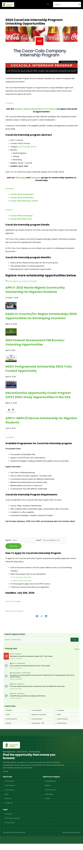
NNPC (59, 714)
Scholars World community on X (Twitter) (35, 109)
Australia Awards (62, 719)
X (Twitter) (9, 103)
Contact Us (9, 803)
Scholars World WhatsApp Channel (24, 201)
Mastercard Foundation (39, 714)
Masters (48, 785)
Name (8, 540)
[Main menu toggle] (48, 4)
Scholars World (75, 832)
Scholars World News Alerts (21, 219)
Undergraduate (50, 781)
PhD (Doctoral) (50, 790)
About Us (8, 798)
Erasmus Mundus (37, 719)
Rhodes (8, 723)
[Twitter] (41, 616)
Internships (23, 147)
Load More (9, 437)
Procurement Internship (22, 577)
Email (38, 540)
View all (77, 649)
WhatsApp (20, 177)
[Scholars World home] (11, 745)
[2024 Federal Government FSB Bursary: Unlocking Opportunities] (11, 332)
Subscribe (13, 546)
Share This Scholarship (14, 611)
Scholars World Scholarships (21, 216)
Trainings (32, 147)
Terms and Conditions (12, 818)
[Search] (79, 4)
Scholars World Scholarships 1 (22, 194)
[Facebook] (37, 616)
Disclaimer (9, 814)
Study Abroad (10, 785)
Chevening (60, 710)
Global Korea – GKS (38, 723)
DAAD (8, 714)
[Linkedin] (46, 616)
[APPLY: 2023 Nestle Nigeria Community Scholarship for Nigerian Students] (21, 281)
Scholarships (9, 781)
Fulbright (9, 710)
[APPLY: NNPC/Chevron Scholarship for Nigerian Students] (11, 410)
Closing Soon (9, 790)
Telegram (36, 177)
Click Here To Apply (13, 601)
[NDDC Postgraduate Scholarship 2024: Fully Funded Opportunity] (11, 358)
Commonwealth (37, 710)
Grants (47, 798)
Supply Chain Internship (22, 581)
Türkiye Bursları (62, 723)
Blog (6, 794)
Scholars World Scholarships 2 (22, 198)
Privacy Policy (10, 822)
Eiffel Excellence (11, 719)
